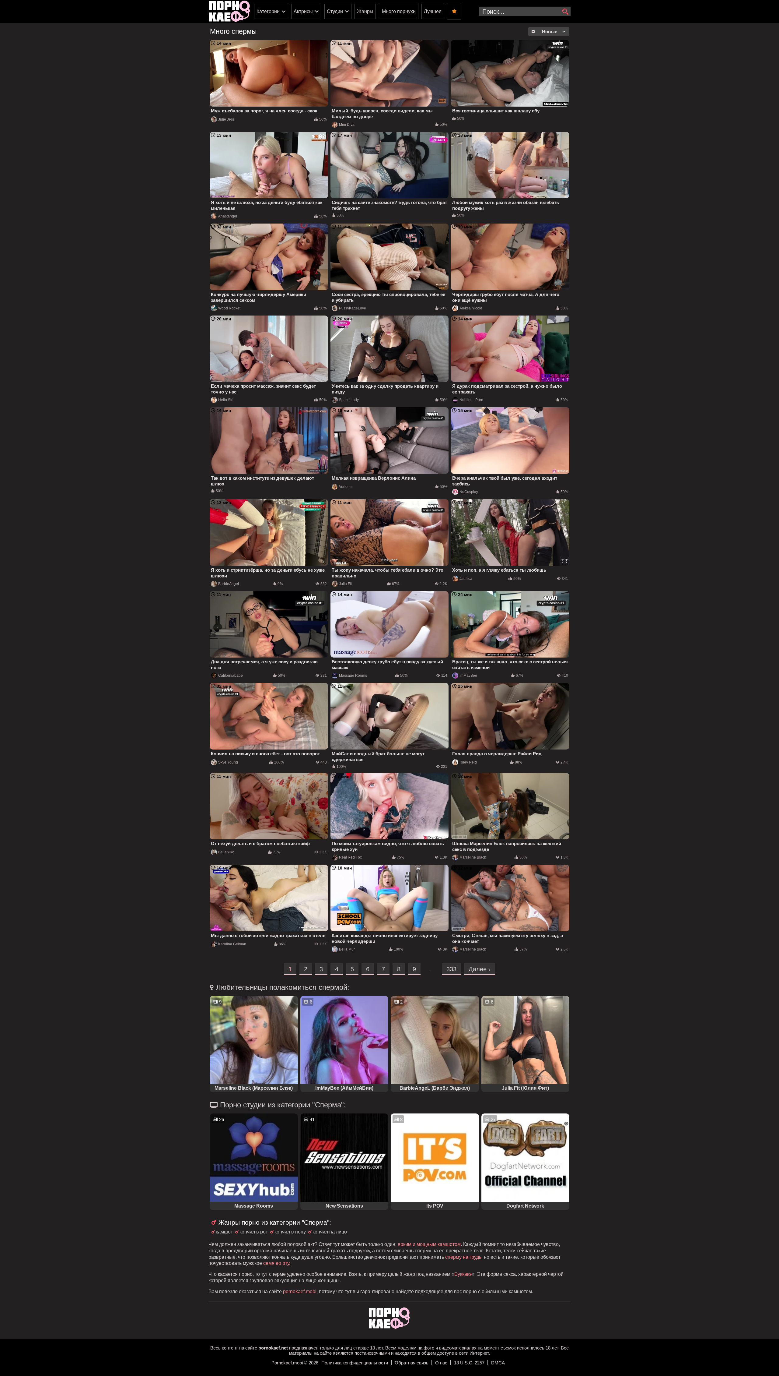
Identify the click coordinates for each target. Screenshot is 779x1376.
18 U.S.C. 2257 (469, 1362)
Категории (268, 11)
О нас (441, 1362)
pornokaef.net (273, 1347)
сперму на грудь (463, 1257)
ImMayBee (468, 675)
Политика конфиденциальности (354, 1362)
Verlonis (345, 487)
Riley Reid (468, 762)
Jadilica (465, 579)
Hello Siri (225, 400)
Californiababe (230, 675)
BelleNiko (226, 852)
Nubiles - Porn (471, 400)
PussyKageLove (352, 308)
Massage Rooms (353, 675)
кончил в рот (253, 1231)
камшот (224, 1231)
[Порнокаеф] (229, 11)
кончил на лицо (330, 1231)
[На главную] (389, 1327)
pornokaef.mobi (299, 1291)
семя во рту (276, 1263)
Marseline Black (472, 857)
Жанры (365, 11)
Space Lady (349, 400)
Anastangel (227, 216)
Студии (335, 11)
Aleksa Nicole (470, 308)
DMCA (498, 1362)
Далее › (480, 969)
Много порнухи (399, 11)
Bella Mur (347, 949)
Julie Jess (226, 119)
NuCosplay (468, 492)
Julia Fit (345, 584)
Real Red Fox (350, 857)
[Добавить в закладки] (454, 11)
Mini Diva (347, 124)
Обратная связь (411, 1362)
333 (451, 969)
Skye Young (228, 762)
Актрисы (303, 11)
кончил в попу (290, 1231)
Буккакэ (463, 1274)
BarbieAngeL (229, 584)
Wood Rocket (229, 308)
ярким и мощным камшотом (429, 1244)
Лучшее (433, 11)
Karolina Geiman (232, 944)
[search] (565, 11)
